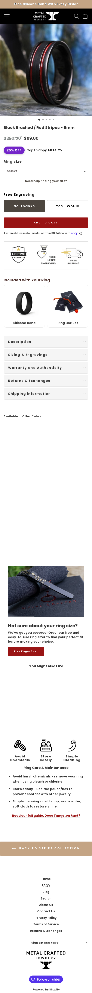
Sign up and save (45, 942)
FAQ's (46, 886)
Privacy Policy (46, 918)
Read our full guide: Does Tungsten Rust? (46, 815)
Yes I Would (68, 206)
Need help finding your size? (46, 181)
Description (19, 342)
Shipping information (29, 393)
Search (46, 899)
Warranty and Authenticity (35, 368)
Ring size (13, 161)
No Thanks (24, 206)
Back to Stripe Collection (49, 848)
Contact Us (46, 911)
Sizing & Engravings (28, 355)
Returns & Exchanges (29, 380)
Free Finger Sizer (26, 651)
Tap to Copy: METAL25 (44, 150)
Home (46, 879)
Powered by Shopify (46, 989)
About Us (46, 905)
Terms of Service (46, 924)
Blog (46, 892)
